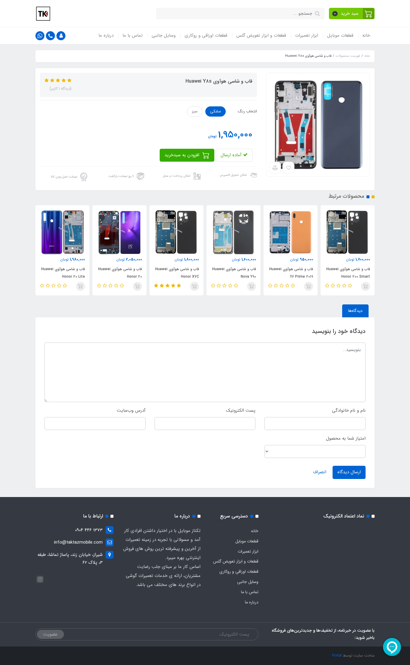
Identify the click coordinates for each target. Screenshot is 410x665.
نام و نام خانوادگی (349, 410)
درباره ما (105, 35)
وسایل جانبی (164, 35)
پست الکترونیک (240, 410)
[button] (352, 13)
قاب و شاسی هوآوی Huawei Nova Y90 (291, 272)
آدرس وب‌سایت (131, 410)
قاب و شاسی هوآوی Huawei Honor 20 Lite (120, 272)
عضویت (50, 634)
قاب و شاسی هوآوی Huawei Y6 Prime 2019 (348, 272)
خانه (366, 35)
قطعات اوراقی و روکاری (206, 35)
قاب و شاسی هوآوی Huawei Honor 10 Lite (63, 272)
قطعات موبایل (340, 35)
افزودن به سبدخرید (182, 155)
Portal (337, 655)
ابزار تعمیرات (306, 35)
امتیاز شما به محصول (346, 438)
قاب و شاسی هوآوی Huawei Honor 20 (177, 272)
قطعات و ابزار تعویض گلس (261, 35)
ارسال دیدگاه (349, 472)
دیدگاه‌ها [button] (355, 310)
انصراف (319, 472)
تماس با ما (132, 35)
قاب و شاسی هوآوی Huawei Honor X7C (234, 272)
